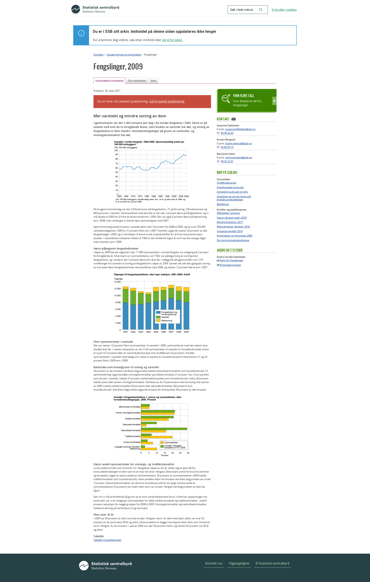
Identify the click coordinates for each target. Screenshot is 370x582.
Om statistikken (137, 80)
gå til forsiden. (172, 40)
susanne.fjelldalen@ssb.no (240, 129)
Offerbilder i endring (228, 213)
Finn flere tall (243, 95)
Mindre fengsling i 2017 (230, 222)
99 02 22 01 (227, 161)
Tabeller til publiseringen (107, 540)
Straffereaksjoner (226, 182)
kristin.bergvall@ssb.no (238, 143)
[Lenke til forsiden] (95, 9)
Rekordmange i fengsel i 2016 (233, 226)
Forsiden (98, 54)
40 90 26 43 (227, 133)
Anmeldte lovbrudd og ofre (232, 192)
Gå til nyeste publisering (166, 101)
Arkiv (153, 80)
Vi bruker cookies (284, 10)
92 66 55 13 (227, 147)
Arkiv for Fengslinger (231, 260)
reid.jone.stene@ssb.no (238, 157)
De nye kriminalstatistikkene (233, 240)
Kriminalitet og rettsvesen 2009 (234, 235)
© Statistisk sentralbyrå (272, 563)
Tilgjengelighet (239, 563)
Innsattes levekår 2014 (229, 231)
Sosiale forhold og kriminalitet (124, 54)
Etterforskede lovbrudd (230, 187)
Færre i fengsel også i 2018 (231, 217)
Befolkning (223, 204)
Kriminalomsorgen (230, 265)
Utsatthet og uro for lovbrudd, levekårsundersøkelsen (234, 198)
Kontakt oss (214, 563)
